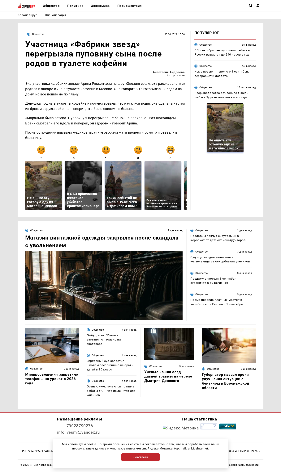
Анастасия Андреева (169, 72)
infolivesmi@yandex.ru (78, 432)
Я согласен (140, 457)
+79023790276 (78, 426)
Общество (38, 34)
